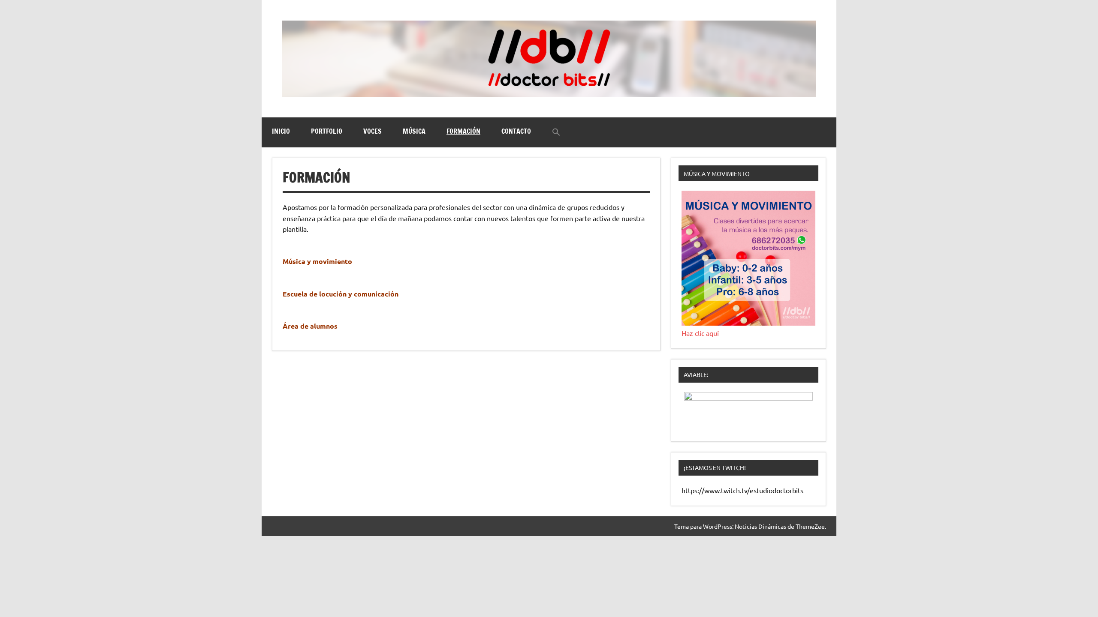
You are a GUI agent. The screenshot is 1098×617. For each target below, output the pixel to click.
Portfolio (326, 131)
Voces (372, 131)
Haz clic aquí (700, 333)
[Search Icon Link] (556, 132)
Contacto (516, 131)
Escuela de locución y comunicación (341, 293)
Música (414, 131)
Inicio (281, 131)
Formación (463, 131)
